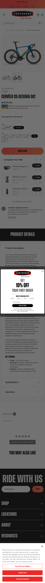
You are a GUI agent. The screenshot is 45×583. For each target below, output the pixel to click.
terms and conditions (24, 311)
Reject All (22, 573)
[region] (22, 563)
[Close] (42, 546)
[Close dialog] (42, 271)
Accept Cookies (22, 579)
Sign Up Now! (22, 305)
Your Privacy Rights (22, 566)
